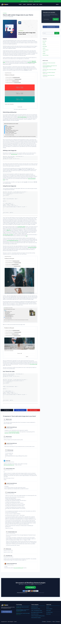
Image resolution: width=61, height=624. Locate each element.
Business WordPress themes (35, 608)
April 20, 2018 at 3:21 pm (8, 437)
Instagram (58, 621)
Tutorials (5, 13)
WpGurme (8, 419)
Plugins (24, 4)
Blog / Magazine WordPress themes (36, 612)
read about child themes (32, 62)
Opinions (44, 48)
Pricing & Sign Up (30, 587)
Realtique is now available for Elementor (49, 72)
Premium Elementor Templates (36, 617)
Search (57, 33)
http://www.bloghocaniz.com (9, 464)
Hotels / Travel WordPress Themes (36, 610)
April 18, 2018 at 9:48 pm (8, 428)
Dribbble (44, 621)
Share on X (7, 410)
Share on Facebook (20, 410)
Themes (20, 4)
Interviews (44, 44)
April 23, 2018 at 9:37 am (8, 444)
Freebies (44, 42)
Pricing (34, 4)
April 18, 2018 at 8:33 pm (8, 420)
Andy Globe (8, 555)
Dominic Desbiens (9, 468)
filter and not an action (32, 247)
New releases (45, 46)
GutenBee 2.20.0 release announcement (49, 62)
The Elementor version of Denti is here (48, 75)
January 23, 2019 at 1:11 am (8, 469)
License (15, 621)
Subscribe (55, 19)
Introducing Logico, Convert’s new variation (49, 69)
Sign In (57, 4)
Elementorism (29, 4)
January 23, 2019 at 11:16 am (9, 484)
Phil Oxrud (8, 436)
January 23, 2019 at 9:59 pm (10, 533)
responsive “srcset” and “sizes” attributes (11, 432)
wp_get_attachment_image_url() (12, 240)
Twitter (54, 621)
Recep (7, 460)
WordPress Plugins (45, 55)
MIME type (9, 230)
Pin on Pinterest (34, 410)
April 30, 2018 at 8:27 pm (9, 451)
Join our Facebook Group (51, 26)
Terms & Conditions (49, 608)
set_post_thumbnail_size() (18, 567)
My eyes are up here (33, 364)
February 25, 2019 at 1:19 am (8, 550)
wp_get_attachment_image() (14, 431)
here (26, 235)
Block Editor (44, 41)
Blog (37, 4)
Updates (44, 53)
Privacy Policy (48, 610)
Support (40, 4)
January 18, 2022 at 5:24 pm (9, 564)
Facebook (49, 621)
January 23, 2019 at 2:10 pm (9, 493)
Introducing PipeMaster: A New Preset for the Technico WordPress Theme (50, 66)
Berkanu (7, 548)
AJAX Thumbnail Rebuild (22, 116)
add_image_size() (14, 154)
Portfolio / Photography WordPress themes (38, 615)
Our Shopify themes (49, 612)
